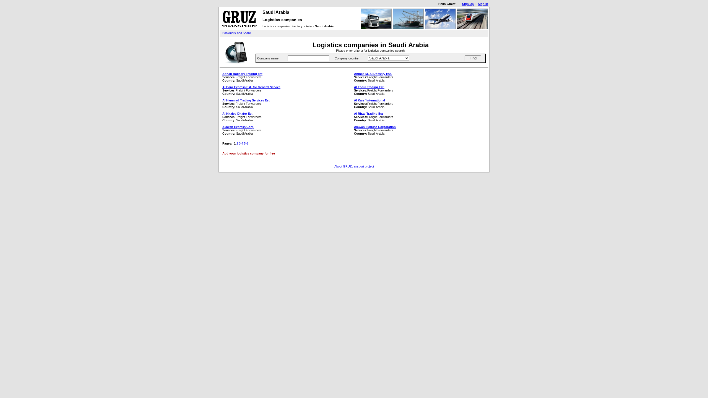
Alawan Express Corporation (375, 127)
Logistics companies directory (282, 26)
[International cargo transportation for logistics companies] (239, 28)
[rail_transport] (472, 28)
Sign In (483, 4)
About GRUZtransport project (354, 166)
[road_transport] (376, 28)
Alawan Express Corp (238, 127)
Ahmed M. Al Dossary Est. (373, 73)
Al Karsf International (369, 100)
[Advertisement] (361, 33)
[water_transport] (408, 28)
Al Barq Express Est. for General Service (251, 87)
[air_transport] (440, 28)
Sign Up (468, 4)
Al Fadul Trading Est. (369, 87)
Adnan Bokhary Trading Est (242, 73)
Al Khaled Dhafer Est (237, 113)
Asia (309, 26)
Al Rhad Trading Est (368, 113)
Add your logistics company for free (248, 153)
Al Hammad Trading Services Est (246, 100)
